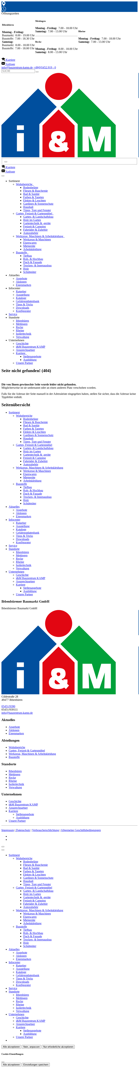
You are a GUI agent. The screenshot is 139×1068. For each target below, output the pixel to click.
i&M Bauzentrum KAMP (30, 346)
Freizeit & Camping (34, 226)
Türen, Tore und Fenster (37, 210)
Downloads (22, 307)
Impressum (7, 830)
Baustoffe (22, 252)
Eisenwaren (30, 242)
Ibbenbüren (22, 320)
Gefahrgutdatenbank (27, 301)
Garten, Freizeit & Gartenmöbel (34, 213)
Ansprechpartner (25, 349)
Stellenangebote (32, 356)
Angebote (21, 278)
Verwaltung (22, 336)
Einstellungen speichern (35, 1064)
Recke (19, 327)
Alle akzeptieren (11, 1046)
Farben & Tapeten (33, 197)
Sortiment (14, 412)
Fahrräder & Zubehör (35, 229)
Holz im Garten (32, 220)
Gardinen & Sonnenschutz (38, 203)
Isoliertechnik (23, 333)
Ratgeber (21, 291)
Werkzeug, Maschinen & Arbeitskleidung (40, 236)
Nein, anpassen (31, 1046)
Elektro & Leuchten (34, 200)
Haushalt (28, 207)
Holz (26, 268)
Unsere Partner (24, 362)
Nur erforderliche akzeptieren (58, 1046)
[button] (2, 175)
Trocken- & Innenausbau (37, 265)
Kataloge (21, 297)
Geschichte (22, 343)
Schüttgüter (29, 271)
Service (13, 314)
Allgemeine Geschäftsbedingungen (81, 830)
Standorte (14, 548)
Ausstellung (23, 294)
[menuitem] (8, 59)
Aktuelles (14, 506)
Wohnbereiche (24, 184)
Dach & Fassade (32, 262)
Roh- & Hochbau (33, 259)
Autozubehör (30, 233)
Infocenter (14, 519)
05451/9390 (8, 706)
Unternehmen (16, 571)
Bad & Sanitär (31, 194)
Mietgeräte (29, 246)
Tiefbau (27, 255)
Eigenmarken (23, 284)
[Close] (2, 849)
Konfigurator (23, 310)
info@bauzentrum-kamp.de (17, 712)
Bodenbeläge (30, 187)
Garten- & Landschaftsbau (38, 216)
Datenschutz (23, 830)
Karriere (21, 353)
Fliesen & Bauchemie (35, 190)
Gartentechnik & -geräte (37, 223)
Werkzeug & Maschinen (37, 239)
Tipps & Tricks (24, 304)
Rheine (20, 330)
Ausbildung (30, 359)
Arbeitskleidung (32, 249)
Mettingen (22, 323)
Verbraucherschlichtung (45, 830)
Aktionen (21, 281)
